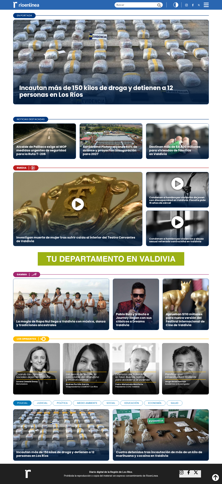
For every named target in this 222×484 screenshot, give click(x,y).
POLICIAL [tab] (22, 403)
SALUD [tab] (174, 403)
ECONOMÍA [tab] (154, 403)
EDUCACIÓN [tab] (131, 403)
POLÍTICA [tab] (62, 403)
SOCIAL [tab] (111, 403)
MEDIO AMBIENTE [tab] (87, 403)
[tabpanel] (111, 433)
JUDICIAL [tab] (42, 403)
